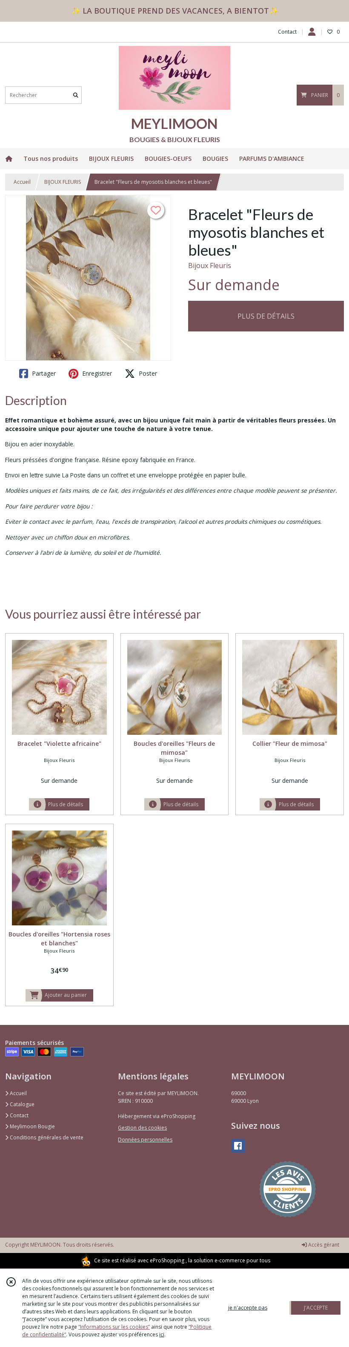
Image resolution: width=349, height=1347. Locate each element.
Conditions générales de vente (46, 1137)
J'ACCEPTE (316, 1307)
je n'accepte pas (247, 1307)
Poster (147, 373)
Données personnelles (145, 1139)
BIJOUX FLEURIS (62, 181)
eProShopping (167, 1260)
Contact (287, 31)
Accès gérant (323, 1244)
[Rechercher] (75, 95)
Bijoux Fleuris (209, 265)
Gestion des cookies (142, 1127)
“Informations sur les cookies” (114, 1326)
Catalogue (21, 1104)
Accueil (22, 181)
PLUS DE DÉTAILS (266, 316)
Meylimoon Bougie (32, 1126)
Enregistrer (96, 373)
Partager (43, 373)
